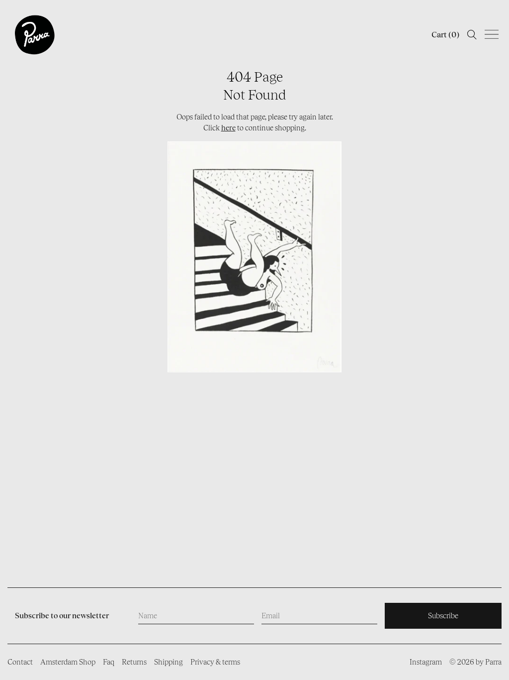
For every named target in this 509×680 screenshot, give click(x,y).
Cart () (445, 34)
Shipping (168, 662)
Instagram (426, 662)
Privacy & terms (215, 662)
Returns (134, 662)
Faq (108, 662)
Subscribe (443, 615)
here (228, 127)
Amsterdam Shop (67, 662)
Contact (20, 662)
